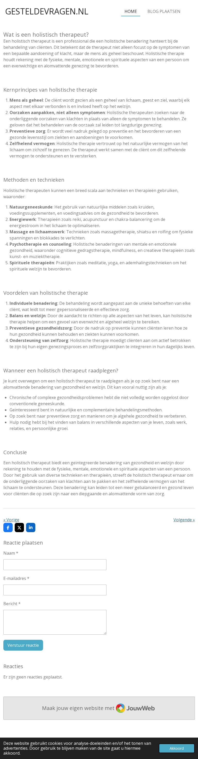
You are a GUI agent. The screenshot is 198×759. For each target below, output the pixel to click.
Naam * (10, 553)
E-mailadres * (16, 578)
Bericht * (12, 603)
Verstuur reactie (23, 645)
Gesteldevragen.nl (46, 11)
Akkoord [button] (177, 748)
